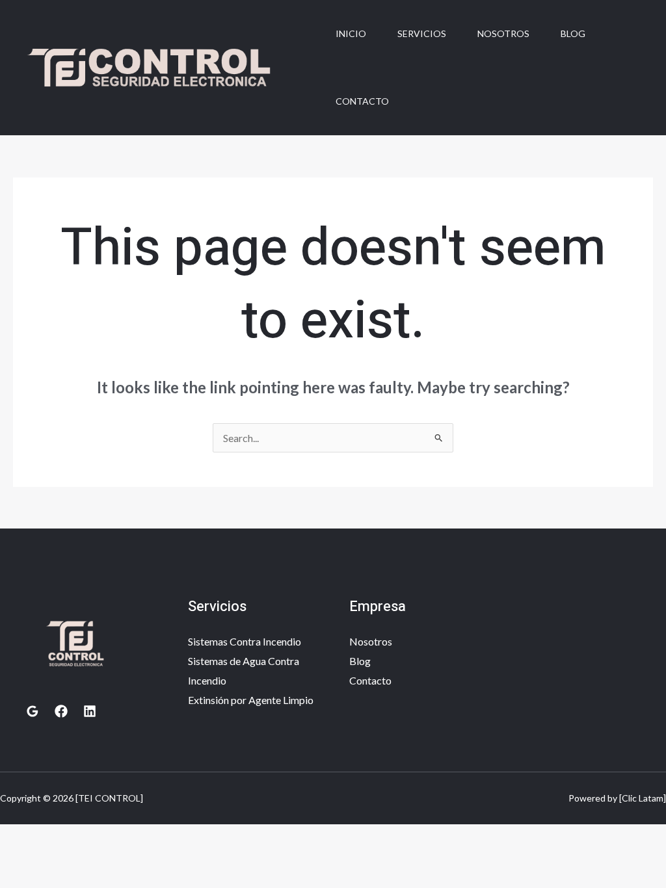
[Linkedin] (89, 711)
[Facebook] (61, 711)
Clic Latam (642, 797)
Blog (573, 33)
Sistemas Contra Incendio (244, 641)
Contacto (362, 101)
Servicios (421, 33)
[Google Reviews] (32, 711)
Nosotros (503, 33)
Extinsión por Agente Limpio (250, 700)
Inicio (351, 33)
